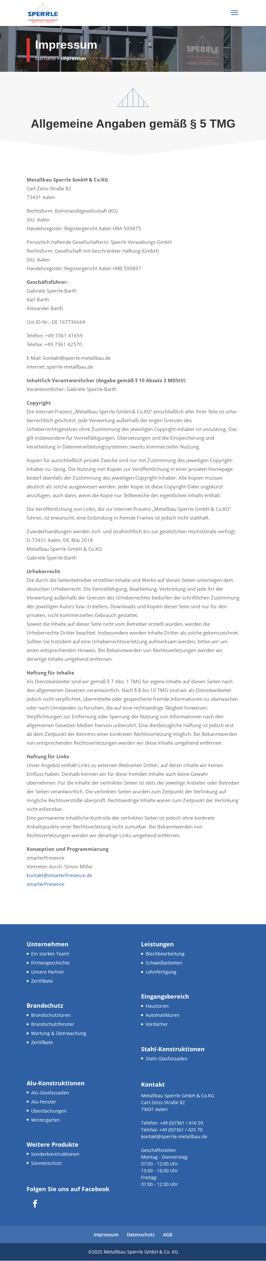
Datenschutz (141, 1234)
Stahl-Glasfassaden (166, 1058)
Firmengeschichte (50, 963)
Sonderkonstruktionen (55, 1154)
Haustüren (157, 1006)
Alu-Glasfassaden (50, 1093)
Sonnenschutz (46, 1163)
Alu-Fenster (43, 1102)
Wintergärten (45, 1120)
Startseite (45, 58)
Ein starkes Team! (50, 954)
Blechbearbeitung (165, 954)
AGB (167, 1234)
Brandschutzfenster (52, 1024)
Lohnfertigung (161, 972)
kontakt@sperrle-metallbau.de (174, 1136)
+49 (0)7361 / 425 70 (180, 1130)
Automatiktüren (163, 1015)
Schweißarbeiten (164, 963)
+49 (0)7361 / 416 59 (181, 1123)
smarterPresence (45, 884)
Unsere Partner (47, 972)
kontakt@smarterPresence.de (59, 875)
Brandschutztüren (51, 1015)
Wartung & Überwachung (58, 1033)
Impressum (106, 1234)
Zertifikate (42, 981)
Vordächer (157, 1024)
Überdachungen (48, 1111)
